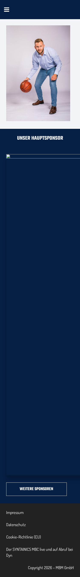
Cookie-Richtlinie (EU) (23, 537)
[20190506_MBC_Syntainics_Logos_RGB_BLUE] (28, 13)
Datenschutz (16, 524)
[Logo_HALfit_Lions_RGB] (54, 13)
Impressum (15, 512)
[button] (7, 9)
